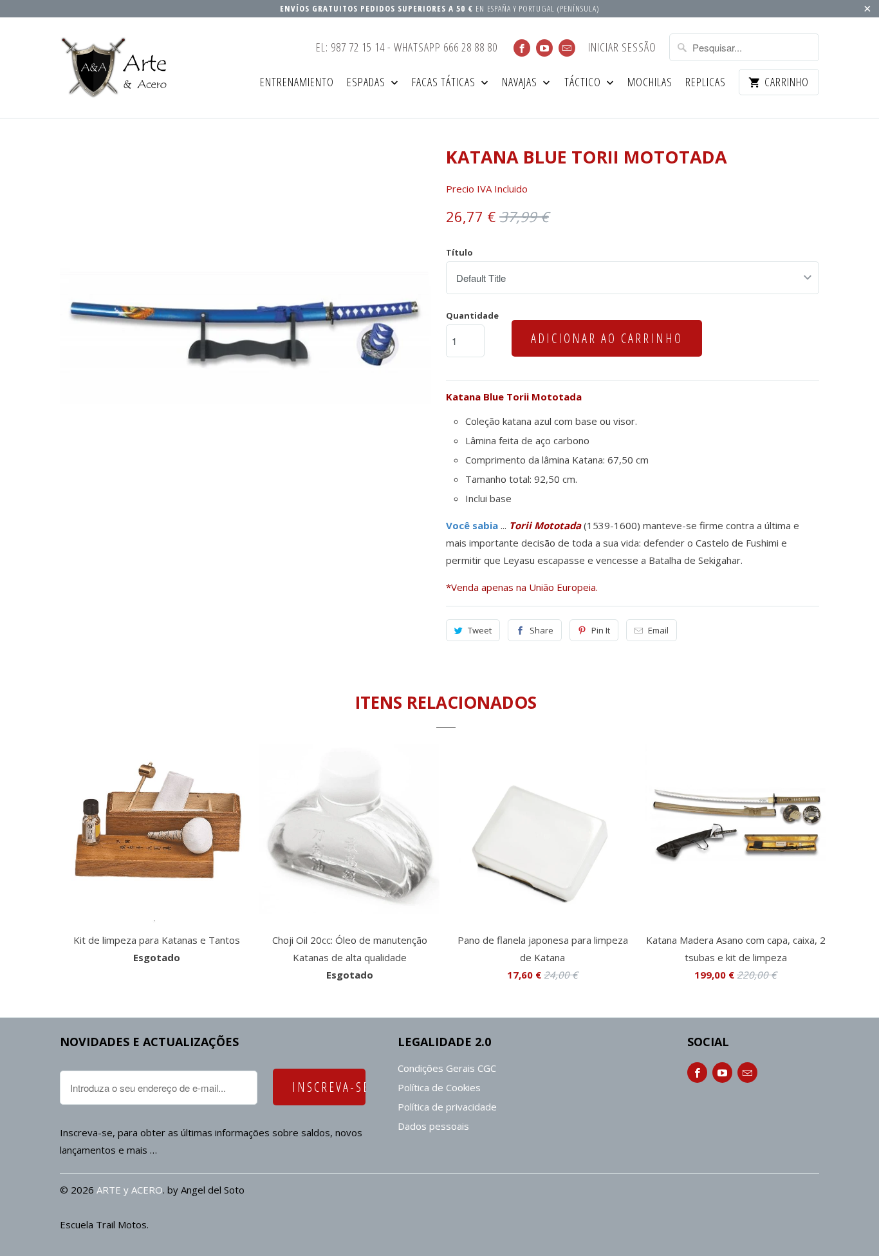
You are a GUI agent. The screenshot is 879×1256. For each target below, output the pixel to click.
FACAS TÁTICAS (445, 82)
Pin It (600, 630)
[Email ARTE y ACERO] (567, 48)
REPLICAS (705, 82)
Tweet (480, 630)
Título (459, 252)
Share (541, 630)
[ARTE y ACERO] (118, 67)
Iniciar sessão (622, 48)
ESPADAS (367, 82)
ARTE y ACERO (130, 1189)
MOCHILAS (649, 82)
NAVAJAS (521, 82)
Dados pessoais (433, 1126)
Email (658, 630)
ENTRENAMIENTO (297, 82)
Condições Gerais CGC (447, 1068)
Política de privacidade (447, 1106)
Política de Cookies (439, 1087)
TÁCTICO (584, 82)
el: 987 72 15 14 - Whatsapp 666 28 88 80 (406, 48)
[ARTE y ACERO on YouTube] (544, 48)
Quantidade (472, 315)
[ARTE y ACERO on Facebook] (522, 48)
